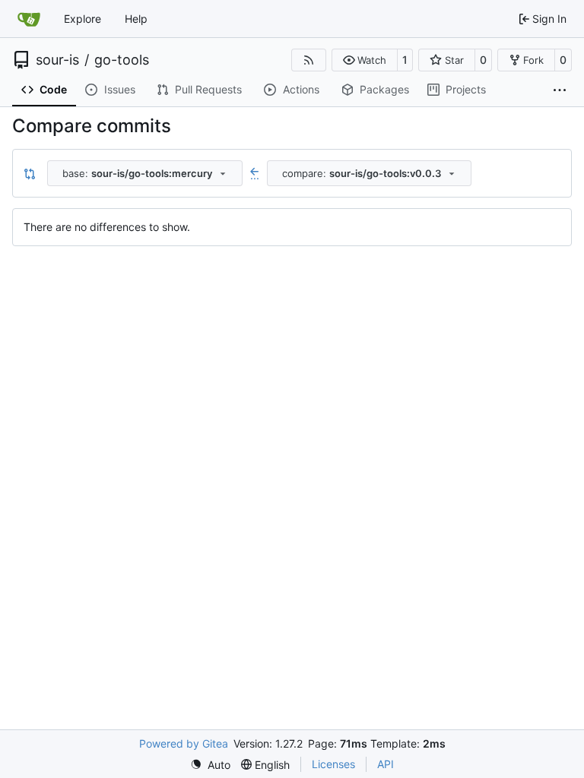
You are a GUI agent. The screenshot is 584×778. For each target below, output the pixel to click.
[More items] (560, 90)
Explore (82, 18)
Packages (384, 89)
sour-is (57, 60)
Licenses (333, 763)
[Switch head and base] (30, 173)
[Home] (29, 19)
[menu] (210, 764)
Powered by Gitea (183, 743)
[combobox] (145, 173)
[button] (365, 60)
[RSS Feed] (308, 60)
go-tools (121, 60)
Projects (466, 89)
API (385, 763)
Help (136, 18)
